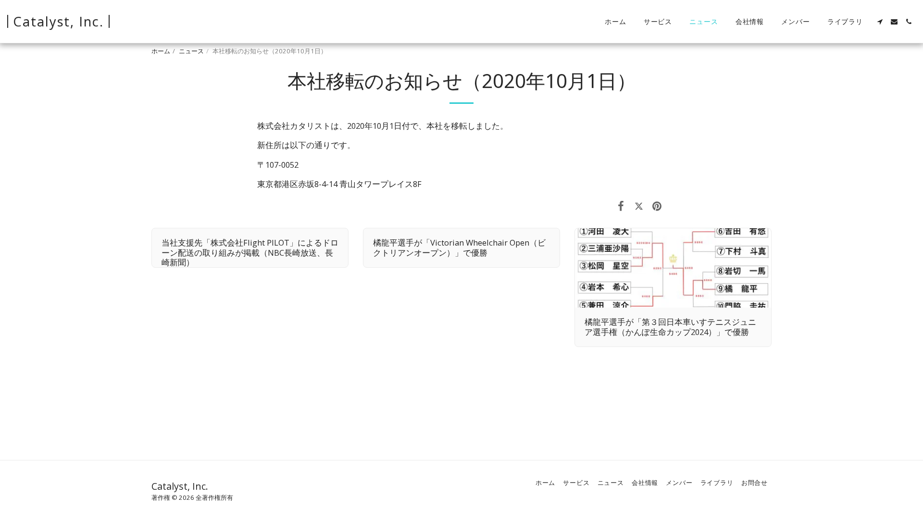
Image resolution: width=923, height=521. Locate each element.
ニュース (191, 51)
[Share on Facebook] (621, 205)
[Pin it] (657, 205)
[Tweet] (639, 205)
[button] (879, 21)
